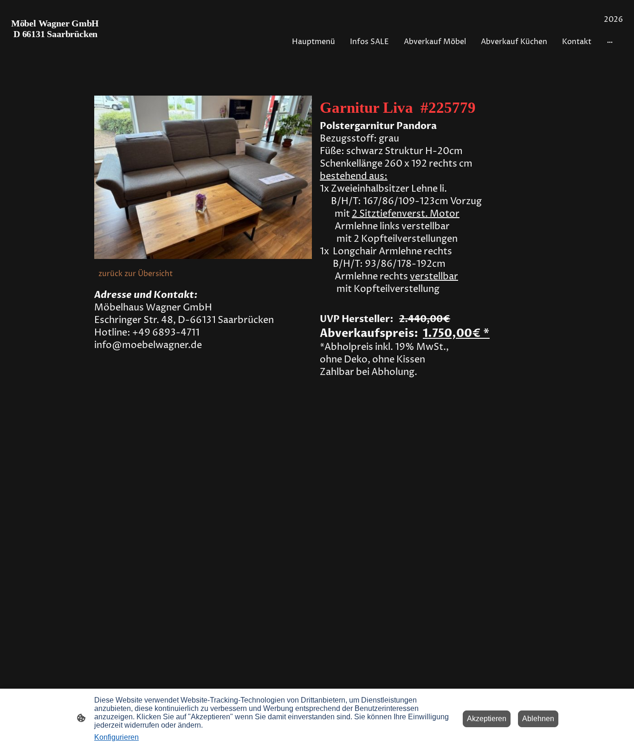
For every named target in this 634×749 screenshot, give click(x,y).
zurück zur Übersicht (136, 274)
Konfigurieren (116, 737)
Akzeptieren (486, 719)
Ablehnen (538, 719)
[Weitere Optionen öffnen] (610, 42)
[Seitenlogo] (59, 47)
